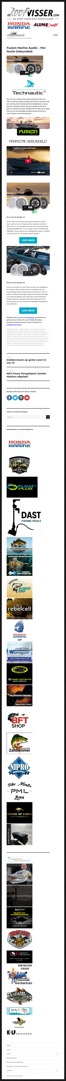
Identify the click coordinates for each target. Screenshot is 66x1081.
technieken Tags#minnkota (35, 345)
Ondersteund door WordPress (15, 1076)
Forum (9, 1049)
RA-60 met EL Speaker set (21, 341)
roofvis (46, 341)
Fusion (19, 336)
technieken (18, 334)
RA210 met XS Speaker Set (36, 341)
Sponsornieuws (44, 332)
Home (9, 1045)
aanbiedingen (27, 334)
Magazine (42, 331)
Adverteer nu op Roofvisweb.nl (17, 1066)
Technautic (30, 317)
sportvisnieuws (11, 334)
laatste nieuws (35, 331)
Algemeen (37, 329)
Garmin (14, 331)
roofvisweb (16, 343)
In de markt (20, 331)
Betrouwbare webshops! (15, 1062)
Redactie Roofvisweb (12, 329)
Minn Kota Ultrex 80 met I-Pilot (15, 340)
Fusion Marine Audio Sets (29, 336)
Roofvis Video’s (12, 1058)
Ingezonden (27, 331)
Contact (9, 1070)
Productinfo (36, 332)
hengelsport (40, 336)
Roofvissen (10, 343)
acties (31, 329)
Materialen (10, 332)
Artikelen (42, 329)
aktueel (38, 334)
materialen (36, 338)
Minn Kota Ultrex (44, 338)
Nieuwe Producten (18, 332)
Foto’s (9, 1054)
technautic (41, 343)
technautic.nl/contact (14, 325)
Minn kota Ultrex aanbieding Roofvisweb (35, 340)
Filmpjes (9, 331)
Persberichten (28, 332)
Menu (55, 35)
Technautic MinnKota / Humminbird (17, 345)
